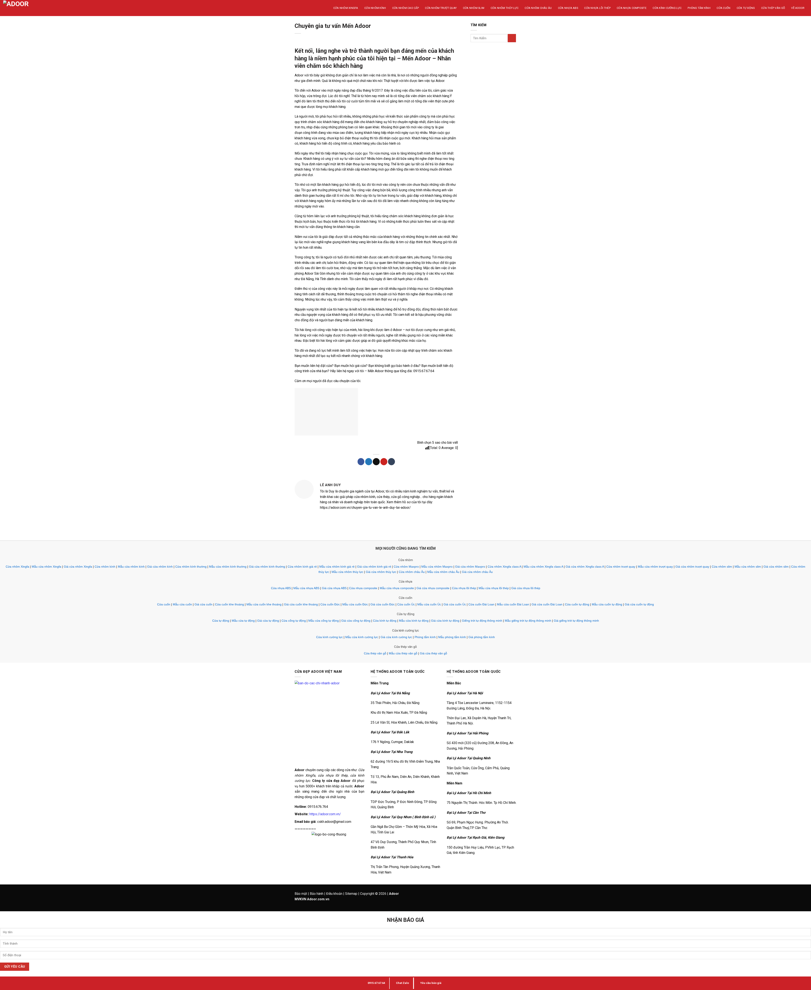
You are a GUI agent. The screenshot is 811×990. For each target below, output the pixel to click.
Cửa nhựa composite (363, 588)
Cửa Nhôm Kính (375, 7)
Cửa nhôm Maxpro (406, 566)
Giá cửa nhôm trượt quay (692, 566)
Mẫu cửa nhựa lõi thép (494, 588)
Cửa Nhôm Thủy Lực (504, 7)
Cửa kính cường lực (329, 637)
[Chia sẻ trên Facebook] (361, 461)
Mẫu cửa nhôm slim (748, 566)
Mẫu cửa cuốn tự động (607, 604)
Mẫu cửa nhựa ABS (306, 588)
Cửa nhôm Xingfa (17, 566)
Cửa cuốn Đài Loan (481, 604)
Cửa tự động (220, 620)
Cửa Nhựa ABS (568, 7)
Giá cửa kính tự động (445, 620)
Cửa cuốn (163, 604)
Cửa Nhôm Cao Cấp (405, 7)
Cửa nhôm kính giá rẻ (302, 566)
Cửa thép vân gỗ (375, 653)
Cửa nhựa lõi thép (464, 588)
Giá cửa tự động (268, 620)
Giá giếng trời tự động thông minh (576, 620)
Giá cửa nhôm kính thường (267, 566)
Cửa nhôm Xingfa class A (504, 566)
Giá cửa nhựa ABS (334, 588)
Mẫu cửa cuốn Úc (429, 604)
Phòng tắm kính (425, 637)
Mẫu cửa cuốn (182, 604)
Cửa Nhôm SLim (473, 7)
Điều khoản (334, 894)
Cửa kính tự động (384, 620)
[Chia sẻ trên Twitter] (368, 461)
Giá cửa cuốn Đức (382, 604)
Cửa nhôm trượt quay (620, 566)
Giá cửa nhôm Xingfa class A (585, 566)
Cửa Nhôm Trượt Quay (441, 7)
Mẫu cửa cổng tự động (323, 620)
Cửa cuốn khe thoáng (229, 604)
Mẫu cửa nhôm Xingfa (46, 566)
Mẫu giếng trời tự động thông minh (528, 620)
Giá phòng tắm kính (481, 637)
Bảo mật (301, 894)
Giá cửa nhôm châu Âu (477, 572)
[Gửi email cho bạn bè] (376, 461)
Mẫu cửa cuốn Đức (355, 604)
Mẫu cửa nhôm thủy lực (347, 572)
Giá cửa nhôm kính (160, 566)
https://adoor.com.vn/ (325, 814)
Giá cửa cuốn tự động (639, 604)
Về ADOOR (797, 7)
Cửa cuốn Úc (406, 604)
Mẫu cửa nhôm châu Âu (443, 572)
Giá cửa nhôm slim (776, 566)
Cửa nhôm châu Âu (412, 572)
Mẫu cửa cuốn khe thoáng (264, 604)
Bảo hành (316, 894)
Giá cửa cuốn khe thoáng (301, 604)
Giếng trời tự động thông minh (482, 620)
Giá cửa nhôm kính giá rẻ (374, 566)
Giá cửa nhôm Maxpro (470, 566)
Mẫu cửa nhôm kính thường (227, 566)
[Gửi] (512, 38)
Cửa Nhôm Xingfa (345, 7)
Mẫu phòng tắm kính (452, 637)
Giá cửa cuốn (203, 604)
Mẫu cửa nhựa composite (397, 588)
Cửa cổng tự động (294, 620)
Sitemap (351, 894)
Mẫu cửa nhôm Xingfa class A (543, 566)
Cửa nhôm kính (105, 566)
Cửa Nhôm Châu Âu (538, 7)
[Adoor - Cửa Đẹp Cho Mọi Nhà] (22, 7)
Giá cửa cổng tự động (355, 620)
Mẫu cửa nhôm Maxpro (437, 566)
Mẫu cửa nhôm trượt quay (655, 566)
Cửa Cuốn (723, 7)
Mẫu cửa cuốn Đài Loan (513, 604)
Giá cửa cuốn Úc (455, 604)
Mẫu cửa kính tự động (414, 620)
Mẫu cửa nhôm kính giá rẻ (337, 566)
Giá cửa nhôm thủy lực (381, 572)
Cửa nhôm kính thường (191, 566)
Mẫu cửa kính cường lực (361, 637)
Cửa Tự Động (746, 7)
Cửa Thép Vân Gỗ (773, 7)
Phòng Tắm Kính (699, 7)
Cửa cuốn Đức (330, 604)
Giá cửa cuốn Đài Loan (547, 604)
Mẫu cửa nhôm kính (131, 566)
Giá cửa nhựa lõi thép (525, 588)
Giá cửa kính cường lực (396, 637)
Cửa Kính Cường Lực (667, 7)
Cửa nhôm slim (722, 566)
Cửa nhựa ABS (281, 588)
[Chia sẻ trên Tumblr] (391, 461)
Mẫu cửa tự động (243, 620)
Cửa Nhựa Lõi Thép (597, 7)
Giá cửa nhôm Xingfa (78, 566)
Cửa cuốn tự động (577, 604)
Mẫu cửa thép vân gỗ (403, 653)
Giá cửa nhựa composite (432, 588)
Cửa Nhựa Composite (631, 7)
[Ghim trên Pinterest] (383, 461)
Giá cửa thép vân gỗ (433, 653)
